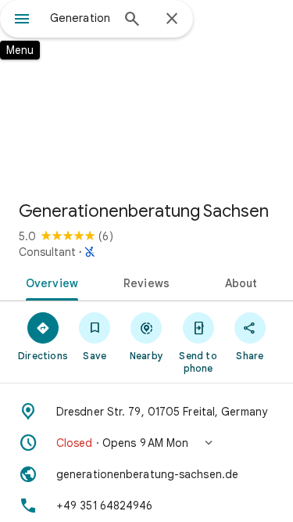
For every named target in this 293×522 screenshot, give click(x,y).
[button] (146, 443)
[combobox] (80, 18)
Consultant (47, 252)
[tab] (49, 282)
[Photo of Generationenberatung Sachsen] (146, 94)
